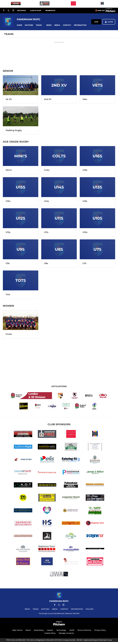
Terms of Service (84, 630)
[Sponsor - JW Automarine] (59, 574)
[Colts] (59, 156)
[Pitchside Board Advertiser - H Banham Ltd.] (23, 523)
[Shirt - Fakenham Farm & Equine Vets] (71, 447)
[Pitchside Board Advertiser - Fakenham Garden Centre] (71, 510)
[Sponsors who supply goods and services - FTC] (23, 498)
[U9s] (20, 249)
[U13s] (97, 187)
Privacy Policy (100, 630)
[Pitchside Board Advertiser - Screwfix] (95, 536)
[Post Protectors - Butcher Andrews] (73, 3)
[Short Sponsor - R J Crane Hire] (23, 460)
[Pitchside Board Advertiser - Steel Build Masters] (23, 549)
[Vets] (97, 85)
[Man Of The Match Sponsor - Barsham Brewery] (95, 460)
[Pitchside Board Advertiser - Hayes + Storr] (47, 523)
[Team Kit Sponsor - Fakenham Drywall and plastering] (71, 485)
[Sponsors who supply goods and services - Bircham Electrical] (95, 485)
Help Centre (17, 630)
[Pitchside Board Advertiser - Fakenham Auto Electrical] (95, 561)
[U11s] (59, 218)
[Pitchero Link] (110, 11)
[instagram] (13, 10)
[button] (19, 25)
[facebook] (4, 10)
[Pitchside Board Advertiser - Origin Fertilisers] (71, 536)
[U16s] (97, 156)
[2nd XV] (59, 85)
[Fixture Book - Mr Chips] (95, 498)
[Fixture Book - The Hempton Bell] (23, 510)
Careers (50, 630)
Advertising (39, 630)
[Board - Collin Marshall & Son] (47, 485)
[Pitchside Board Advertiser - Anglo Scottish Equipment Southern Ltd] (71, 549)
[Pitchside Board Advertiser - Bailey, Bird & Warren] (23, 561)
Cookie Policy (50, 633)
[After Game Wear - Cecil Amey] (102, 3)
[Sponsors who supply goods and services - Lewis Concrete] (47, 498)
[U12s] (20, 218)
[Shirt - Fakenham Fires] (44, 3)
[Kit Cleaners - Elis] (47, 460)
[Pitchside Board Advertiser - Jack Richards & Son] (71, 523)
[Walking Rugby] (20, 116)
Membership (50, 10)
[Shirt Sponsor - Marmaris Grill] (47, 447)
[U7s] (97, 249)
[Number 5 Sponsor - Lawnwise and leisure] (47, 472)
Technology (61, 630)
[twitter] (8, 10)
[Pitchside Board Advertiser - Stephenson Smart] (47, 549)
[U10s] (97, 218)
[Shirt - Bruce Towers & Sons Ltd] (16, 3)
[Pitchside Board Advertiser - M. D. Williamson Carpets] (23, 536)
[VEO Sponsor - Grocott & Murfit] (23, 472)
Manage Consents (66, 633)
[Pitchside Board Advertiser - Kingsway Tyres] (95, 523)
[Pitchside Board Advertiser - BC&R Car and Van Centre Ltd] (95, 549)
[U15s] (20, 187)
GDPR (71, 630)
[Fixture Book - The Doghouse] (47, 510)
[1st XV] (20, 85)
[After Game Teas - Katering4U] (71, 460)
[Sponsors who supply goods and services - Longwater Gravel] (71, 498)
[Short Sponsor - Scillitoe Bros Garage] (95, 447)
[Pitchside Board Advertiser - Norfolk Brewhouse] (47, 536)
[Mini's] (20, 156)
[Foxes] (20, 320)
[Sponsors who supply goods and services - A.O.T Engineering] (23, 485)
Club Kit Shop (35, 10)
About (28, 630)
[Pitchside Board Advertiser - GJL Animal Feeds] (95, 510)
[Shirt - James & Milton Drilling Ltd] (95, 472)
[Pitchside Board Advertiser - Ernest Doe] (47, 561)
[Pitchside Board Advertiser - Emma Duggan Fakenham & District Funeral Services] (71, 561)
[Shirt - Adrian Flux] (23, 447)
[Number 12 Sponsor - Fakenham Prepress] (71, 472)
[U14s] (59, 187)
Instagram (21, 10)
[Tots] (20, 280)
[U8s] (59, 249)
